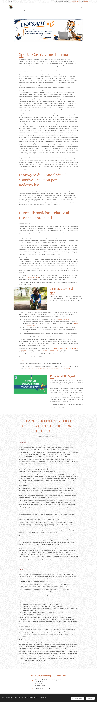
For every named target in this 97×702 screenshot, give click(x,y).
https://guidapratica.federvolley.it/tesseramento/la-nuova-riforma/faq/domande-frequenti (48, 368)
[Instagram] (11, 1)
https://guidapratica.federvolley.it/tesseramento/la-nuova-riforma (36, 360)
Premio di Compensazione (60, 348)
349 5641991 (85, 1)
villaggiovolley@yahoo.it (76, 1)
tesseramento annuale (62, 319)
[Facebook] (9, 1)
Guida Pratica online (33, 277)
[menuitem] (50, 8)
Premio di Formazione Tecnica (50, 350)
